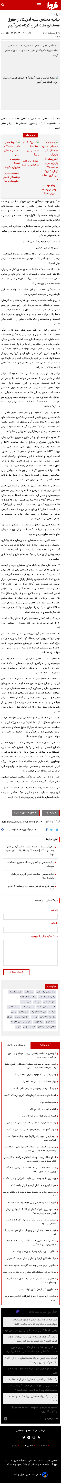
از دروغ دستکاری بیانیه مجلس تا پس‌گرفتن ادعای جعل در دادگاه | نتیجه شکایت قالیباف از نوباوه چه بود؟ (30, 850)
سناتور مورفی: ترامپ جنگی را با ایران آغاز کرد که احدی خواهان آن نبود (31, 1222)
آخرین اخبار (44, 1045)
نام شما (54, 910)
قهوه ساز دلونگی (29, 1026)
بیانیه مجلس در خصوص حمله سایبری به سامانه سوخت (30, 864)
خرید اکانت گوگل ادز (38, 1011)
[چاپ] (3, 33)
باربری (9, 1016)
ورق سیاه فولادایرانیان (48, 1016)
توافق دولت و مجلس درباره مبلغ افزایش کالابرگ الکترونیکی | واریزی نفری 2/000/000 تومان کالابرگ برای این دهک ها (49, 190)
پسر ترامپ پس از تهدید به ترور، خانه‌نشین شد (34, 1075)
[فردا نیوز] (53, 5)
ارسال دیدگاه (16, 972)
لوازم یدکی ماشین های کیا (21, 1021)
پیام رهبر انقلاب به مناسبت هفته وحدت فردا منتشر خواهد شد (29, 1194)
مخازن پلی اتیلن (50, 1002)
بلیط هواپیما (38, 1021)
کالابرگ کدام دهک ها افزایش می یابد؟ (30, 163)
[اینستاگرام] (33, 1437)
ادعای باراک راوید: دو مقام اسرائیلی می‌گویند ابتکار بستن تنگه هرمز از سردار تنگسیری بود (30, 1159)
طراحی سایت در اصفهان (47, 1026)
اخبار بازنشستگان (15, 992)
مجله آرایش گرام (28, 1007)
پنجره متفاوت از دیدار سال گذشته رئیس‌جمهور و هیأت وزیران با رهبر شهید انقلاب (31, 1170)
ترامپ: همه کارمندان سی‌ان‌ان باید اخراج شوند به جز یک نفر (30, 1232)
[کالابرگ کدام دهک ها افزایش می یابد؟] (30, 149)
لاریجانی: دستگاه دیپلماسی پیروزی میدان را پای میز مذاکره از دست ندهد (32, 1055)
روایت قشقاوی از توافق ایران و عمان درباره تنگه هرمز (31, 1258)
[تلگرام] (57, 830)
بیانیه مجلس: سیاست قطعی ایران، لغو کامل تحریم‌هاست (32, 876)
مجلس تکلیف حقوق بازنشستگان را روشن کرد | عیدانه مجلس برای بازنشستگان (31, 1243)
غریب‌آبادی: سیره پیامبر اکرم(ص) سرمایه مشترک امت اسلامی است (31, 1138)
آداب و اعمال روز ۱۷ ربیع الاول (42, 1109)
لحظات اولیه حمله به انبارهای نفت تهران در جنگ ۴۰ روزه (30, 1095)
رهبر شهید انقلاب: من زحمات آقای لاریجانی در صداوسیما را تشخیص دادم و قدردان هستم (30, 1149)
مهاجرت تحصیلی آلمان (47, 997)
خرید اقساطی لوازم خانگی (46, 992)
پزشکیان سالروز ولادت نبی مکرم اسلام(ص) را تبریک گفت (29, 1178)
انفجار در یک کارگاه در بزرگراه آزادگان (39, 1116)
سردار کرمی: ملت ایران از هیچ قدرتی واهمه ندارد (33, 1185)
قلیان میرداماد (26, 1002)
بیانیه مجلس (49, 812)
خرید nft (52, 1011)
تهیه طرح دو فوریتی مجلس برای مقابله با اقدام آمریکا (31, 888)
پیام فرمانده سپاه (48, 1102)
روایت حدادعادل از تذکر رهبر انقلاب (39, 1082)
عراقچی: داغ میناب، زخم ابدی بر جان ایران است (34, 1251)
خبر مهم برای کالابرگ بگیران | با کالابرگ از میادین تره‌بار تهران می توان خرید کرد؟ (31, 1211)
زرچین (13, 1011)
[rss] (37, 1437)
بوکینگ (34, 1016)
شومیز (18, 1026)
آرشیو (14, 1446)
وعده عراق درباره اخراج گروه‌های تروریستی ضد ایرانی (31, 1123)
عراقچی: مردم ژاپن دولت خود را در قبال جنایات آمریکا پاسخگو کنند (31, 1281)
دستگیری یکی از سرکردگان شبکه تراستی (37, 1289)
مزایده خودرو (51, 1021)
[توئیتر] (23, 1437)
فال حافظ (37, 1002)
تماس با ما (28, 1446)
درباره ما (43, 1446)
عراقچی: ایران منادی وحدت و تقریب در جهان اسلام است (30, 1265)
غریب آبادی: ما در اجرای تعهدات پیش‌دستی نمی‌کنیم (31, 1130)
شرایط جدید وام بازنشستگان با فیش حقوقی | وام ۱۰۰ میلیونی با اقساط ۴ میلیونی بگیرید (11, 178)
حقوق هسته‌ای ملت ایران (24, 812)
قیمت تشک (29, 992)
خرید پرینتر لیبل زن (22, 1016)
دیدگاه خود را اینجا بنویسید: (44, 936)
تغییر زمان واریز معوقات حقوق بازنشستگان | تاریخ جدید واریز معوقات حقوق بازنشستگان (30, 1066)
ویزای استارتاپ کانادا (28, 997)
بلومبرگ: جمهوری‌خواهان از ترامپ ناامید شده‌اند (34, 1088)
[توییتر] (51, 830)
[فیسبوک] (47, 830)
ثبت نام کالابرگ (13, 1007)
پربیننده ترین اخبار (16, 1045)
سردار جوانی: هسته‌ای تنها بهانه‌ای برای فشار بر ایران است (29, 1272)
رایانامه (54, 923)
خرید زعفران (23, 1011)
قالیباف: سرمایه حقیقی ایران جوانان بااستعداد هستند (32, 1203)
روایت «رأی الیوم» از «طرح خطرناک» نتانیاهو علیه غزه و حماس (30, 1298)
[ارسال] (8, 33)
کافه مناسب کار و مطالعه (46, 1007)
